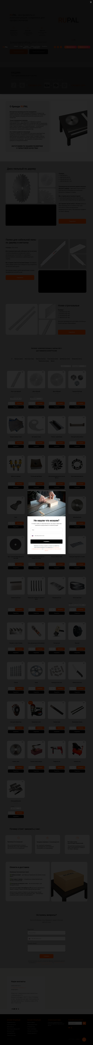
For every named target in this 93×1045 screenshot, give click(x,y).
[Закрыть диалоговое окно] (90, 2)
